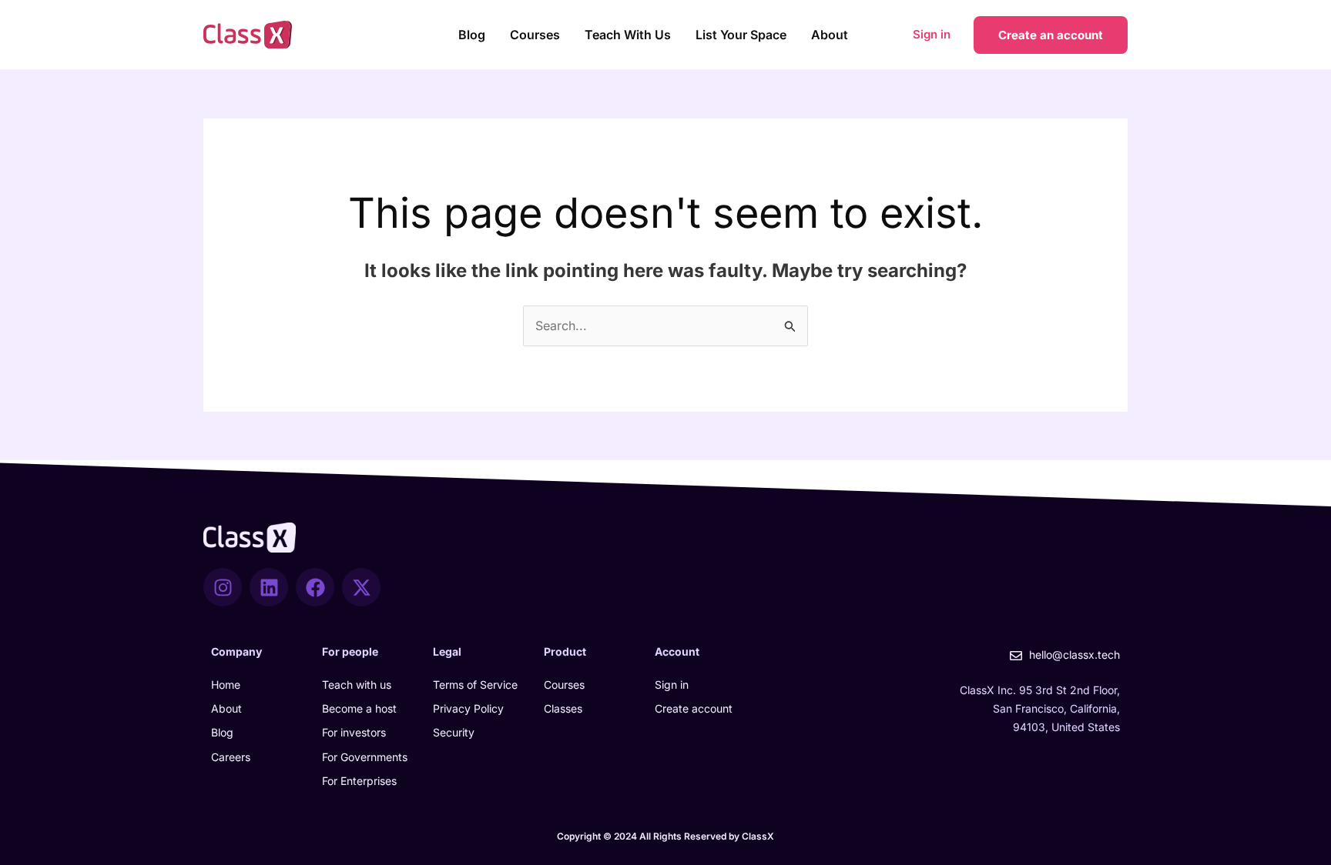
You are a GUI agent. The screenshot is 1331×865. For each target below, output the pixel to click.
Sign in (931, 34)
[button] (1051, 35)
